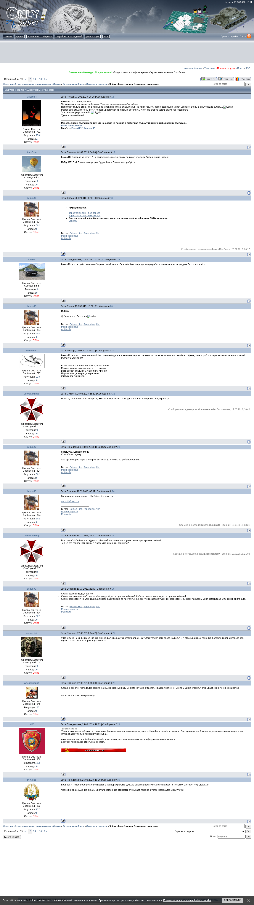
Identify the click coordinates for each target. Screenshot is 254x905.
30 (118, 780)
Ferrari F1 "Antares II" (83, 128)
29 (118, 724)
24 (113, 491)
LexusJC (31, 198)
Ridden (31, 259)
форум (19, 36)
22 (113, 393)
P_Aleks (31, 780)
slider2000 (31, 350)
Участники (209, 68)
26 (113, 589)
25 (113, 535)
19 (43, 79)
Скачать (73, 221)
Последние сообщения (40, 36)
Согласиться (232, 900)
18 (40, 79)
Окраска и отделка (96, 84)
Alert (98, 233)
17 (113, 152)
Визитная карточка (71, 125)
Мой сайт (66, 238)
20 (111, 306)
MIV (32, 724)
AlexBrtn (31, 152)
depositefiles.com (70, 501)
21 (112, 350)
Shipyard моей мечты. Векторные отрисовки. (134, 84)
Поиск (240, 68)
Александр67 (31, 683)
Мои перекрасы (69, 236)
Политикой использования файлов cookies (187, 900)
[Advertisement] (127, 52)
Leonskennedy (31, 393)
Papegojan (89, 233)
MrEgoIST (32, 97)
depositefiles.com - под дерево (84, 213)
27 (113, 633)
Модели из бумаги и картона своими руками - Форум (32, 84)
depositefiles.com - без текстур (84, 215)
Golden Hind (76, 233)
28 (113, 683)
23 (118, 447)
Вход (106, 36)
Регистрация (92, 36)
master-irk (31, 633)
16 (112, 97)
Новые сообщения (192, 68)
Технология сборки (73, 84)
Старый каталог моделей (69, 36)
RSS (247, 68)
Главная (8, 36)
